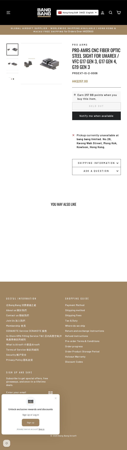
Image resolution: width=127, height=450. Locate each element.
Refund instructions (76, 336)
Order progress (74, 346)
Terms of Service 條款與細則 (22, 349)
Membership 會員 (16, 325)
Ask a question (96, 171)
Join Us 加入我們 (15, 320)
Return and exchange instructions (84, 330)
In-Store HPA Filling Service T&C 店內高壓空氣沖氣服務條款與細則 (34, 338)
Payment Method (74, 305)
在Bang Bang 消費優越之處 (21, 305)
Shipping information (96, 163)
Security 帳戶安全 (16, 354)
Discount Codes (74, 361)
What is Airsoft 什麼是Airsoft (23, 344)
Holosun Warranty (75, 356)
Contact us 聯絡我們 (17, 315)
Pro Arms (80, 44)
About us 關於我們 (16, 310)
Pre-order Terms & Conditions (82, 341)
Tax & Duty (71, 320)
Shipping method (75, 310)
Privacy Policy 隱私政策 (19, 359)
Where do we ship (75, 325)
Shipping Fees (73, 315)
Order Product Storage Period (82, 351)
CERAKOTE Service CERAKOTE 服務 (26, 330)
